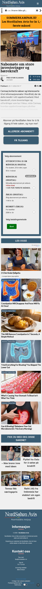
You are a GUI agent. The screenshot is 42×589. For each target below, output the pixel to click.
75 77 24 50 (36, 76)
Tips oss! (36, 79)
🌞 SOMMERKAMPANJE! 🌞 (21, 18)
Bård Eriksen (21, 569)
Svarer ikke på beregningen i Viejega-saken (18, 10)
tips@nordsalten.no (21, 559)
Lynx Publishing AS (28, 583)
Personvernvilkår (21, 579)
